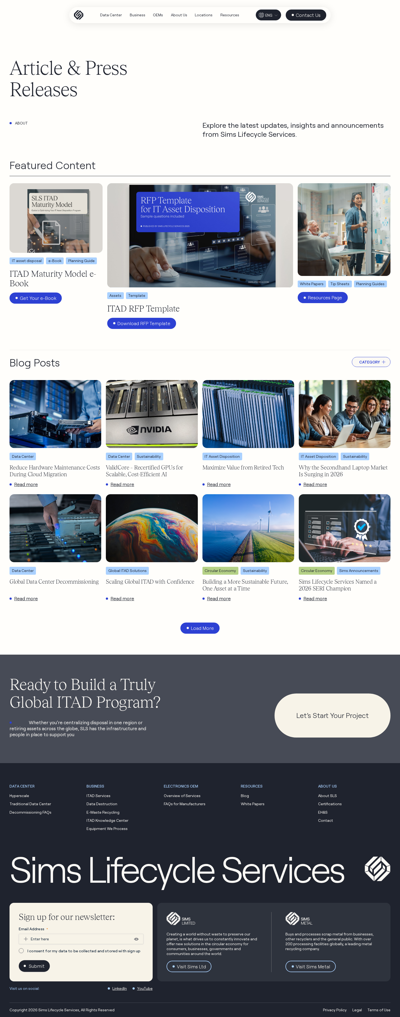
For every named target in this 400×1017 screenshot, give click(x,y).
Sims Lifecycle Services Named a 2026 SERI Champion (338, 585)
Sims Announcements (358, 570)
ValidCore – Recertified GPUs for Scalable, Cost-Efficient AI (144, 470)
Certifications (330, 803)
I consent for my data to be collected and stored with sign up (83, 950)
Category (369, 362)
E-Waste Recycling (103, 812)
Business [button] (95, 786)
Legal (357, 1009)
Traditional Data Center (30, 803)
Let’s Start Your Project (332, 715)
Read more (26, 484)
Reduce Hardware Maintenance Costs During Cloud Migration (55, 470)
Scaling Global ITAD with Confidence (150, 581)
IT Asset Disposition (222, 456)
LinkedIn (119, 988)
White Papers (252, 803)
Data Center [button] (22, 786)
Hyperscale (19, 795)
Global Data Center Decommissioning (54, 581)
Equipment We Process (107, 828)
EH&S (323, 812)
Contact (325, 820)
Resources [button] (252, 786)
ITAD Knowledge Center (107, 820)
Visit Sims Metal (313, 966)
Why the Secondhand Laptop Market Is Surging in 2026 (343, 470)
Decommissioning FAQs (30, 812)
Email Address (33, 928)
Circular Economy (220, 570)
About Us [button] (327, 786)
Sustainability (149, 456)
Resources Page (325, 297)
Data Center (23, 456)
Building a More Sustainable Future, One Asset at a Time (245, 585)
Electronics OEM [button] (181, 786)
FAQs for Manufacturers (184, 803)
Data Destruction (102, 803)
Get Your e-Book (38, 298)
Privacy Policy (335, 1009)
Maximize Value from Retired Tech (243, 467)
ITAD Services (98, 795)
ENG (268, 15)
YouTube (145, 988)
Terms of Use (378, 1009)
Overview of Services (182, 795)
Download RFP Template (143, 323)
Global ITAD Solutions (127, 570)
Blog (245, 795)
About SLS (327, 795)
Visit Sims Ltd (191, 966)
